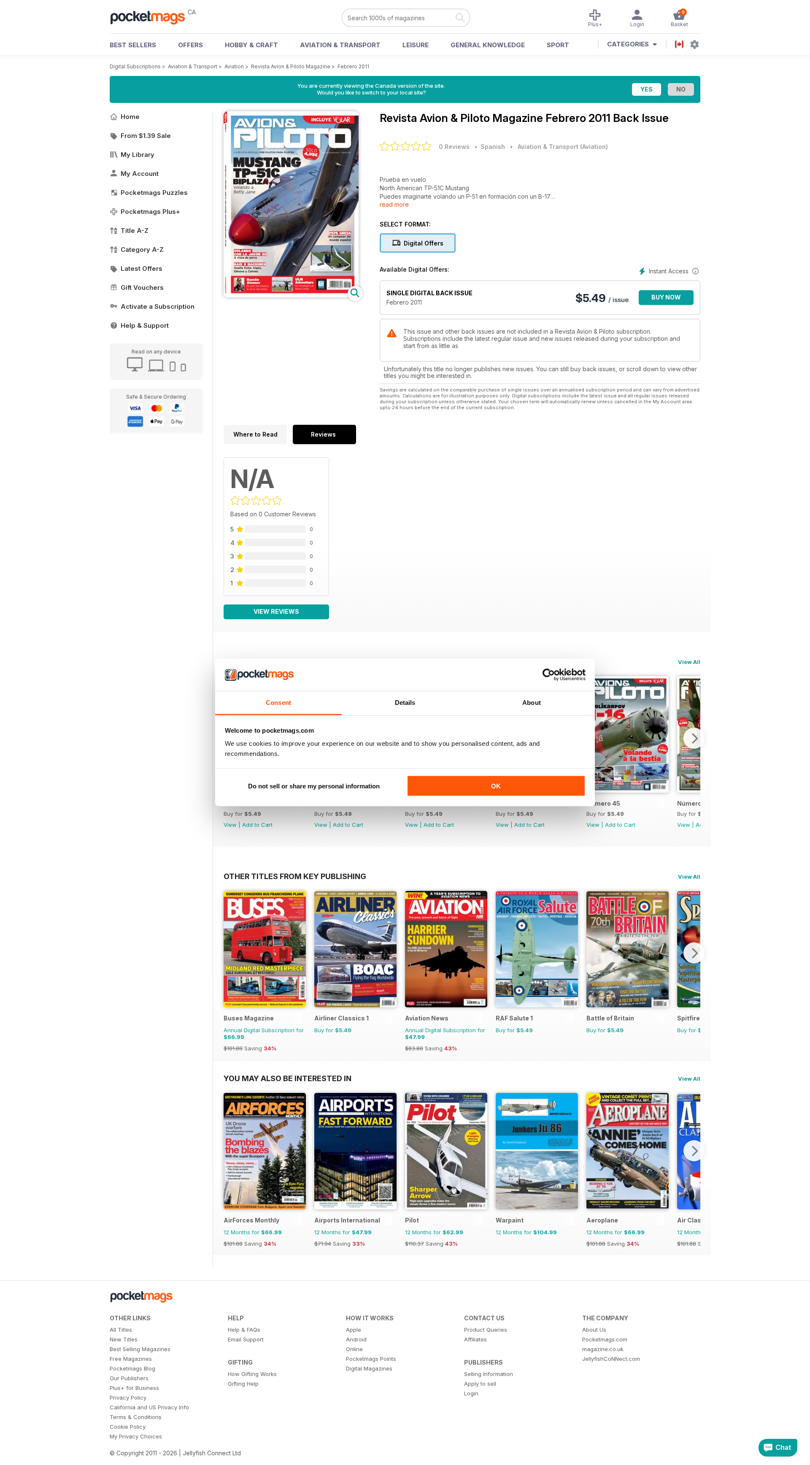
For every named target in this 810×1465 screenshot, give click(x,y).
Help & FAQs (244, 1329)
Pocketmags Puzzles (154, 193)
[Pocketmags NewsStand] (152, 16)
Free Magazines (131, 1358)
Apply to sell (480, 1383)
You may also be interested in (287, 1078)
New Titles (124, 1339)
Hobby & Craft (251, 45)
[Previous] (229, 952)
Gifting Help (243, 1383)
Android (356, 1339)
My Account (140, 174)
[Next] (694, 738)
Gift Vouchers (142, 287)
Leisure (415, 45)
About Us (594, 1329)
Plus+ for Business (134, 1387)
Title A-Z (134, 231)
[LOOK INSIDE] (291, 295)
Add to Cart (257, 824)
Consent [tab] (278, 702)
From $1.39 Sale (146, 136)
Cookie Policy (128, 1426)
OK (496, 785)
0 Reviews (454, 146)
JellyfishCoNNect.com (611, 1358)
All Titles (121, 1329)
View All (689, 661)
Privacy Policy (128, 1397)
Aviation (234, 66)
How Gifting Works (252, 1374)
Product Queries (485, 1329)
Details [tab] (405, 702)
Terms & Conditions (136, 1417)
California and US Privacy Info (149, 1407)
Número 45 (603, 803)
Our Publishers (129, 1378)
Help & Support (145, 325)
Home (130, 117)
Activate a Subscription (157, 306)
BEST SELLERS (133, 45)
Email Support (246, 1339)
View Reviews (276, 611)
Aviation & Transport (340, 45)
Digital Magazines (369, 1368)
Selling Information (488, 1374)
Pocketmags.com (604, 1339)
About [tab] (531, 702)
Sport (558, 45)
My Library (137, 155)
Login (471, 1393)
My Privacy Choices (136, 1436)
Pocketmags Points (371, 1358)
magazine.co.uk (603, 1349)
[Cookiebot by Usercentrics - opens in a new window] (549, 675)
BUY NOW (666, 297)
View (230, 824)
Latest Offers (141, 268)
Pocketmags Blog (132, 1368)
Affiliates (475, 1339)
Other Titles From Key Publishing (295, 876)
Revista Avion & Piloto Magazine (290, 66)
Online (354, 1349)
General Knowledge (488, 45)
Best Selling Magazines (140, 1349)
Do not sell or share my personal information (314, 785)
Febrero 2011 (353, 66)
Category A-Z (142, 250)
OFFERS (190, 45)
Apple (353, 1329)
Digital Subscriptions (135, 66)
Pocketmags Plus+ (150, 212)
